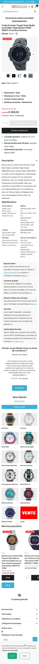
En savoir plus (18, 341)
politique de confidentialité (10, 650)
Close (19, 609)
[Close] (30, 645)
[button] (33, 54)
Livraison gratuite (19, 599)
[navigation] (8, 76)
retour (34, 304)
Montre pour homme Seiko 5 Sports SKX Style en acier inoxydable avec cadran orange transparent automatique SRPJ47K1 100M (12, 562)
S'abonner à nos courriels (12, 635)
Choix (8, 577)
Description (8, 160)
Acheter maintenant (19, 131)
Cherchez (35, 11)
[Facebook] (2, 632)
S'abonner (35, 640)
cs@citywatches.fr (11, 272)
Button (8, 585)
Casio (11, 34)
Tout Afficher (19, 388)
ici (26, 276)
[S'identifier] (32, 6)
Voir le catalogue (3, 7)
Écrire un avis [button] (19, 407)
